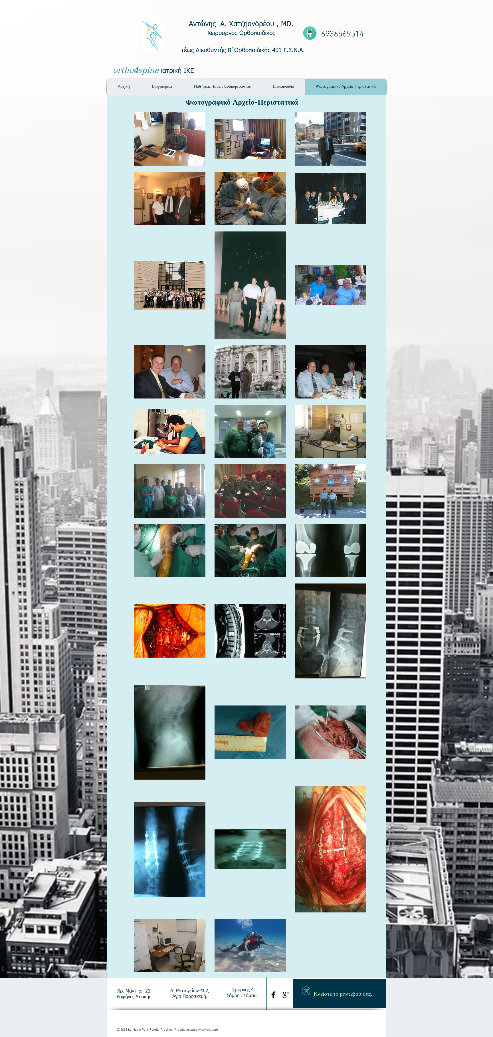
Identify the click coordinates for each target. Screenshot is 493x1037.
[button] (222, 87)
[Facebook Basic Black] (273, 994)
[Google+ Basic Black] (285, 994)
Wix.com (211, 1030)
